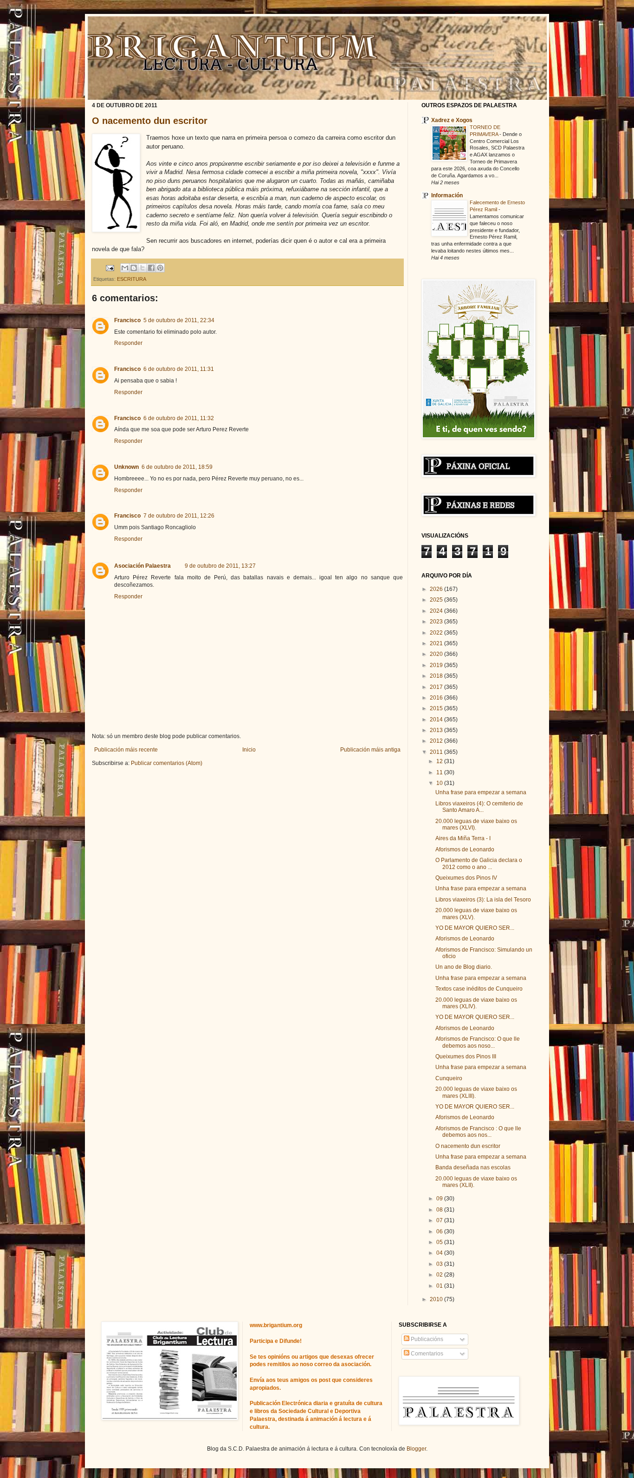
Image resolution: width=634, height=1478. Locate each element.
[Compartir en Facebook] (151, 267)
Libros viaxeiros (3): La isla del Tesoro (483, 899)
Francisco (127, 320)
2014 (437, 719)
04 (440, 1253)
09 (440, 1198)
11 (440, 772)
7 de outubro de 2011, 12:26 (178, 515)
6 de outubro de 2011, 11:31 (178, 369)
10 (440, 783)
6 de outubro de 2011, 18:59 (177, 467)
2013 (437, 730)
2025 (437, 599)
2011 (437, 752)
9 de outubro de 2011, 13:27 (220, 566)
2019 (437, 665)
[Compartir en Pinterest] (160, 267)
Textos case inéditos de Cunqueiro (479, 988)
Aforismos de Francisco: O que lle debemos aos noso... (477, 1042)
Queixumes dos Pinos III (465, 1056)
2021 (437, 643)
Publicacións (426, 1339)
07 (440, 1220)
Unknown (126, 467)
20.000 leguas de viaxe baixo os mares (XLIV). (476, 1003)
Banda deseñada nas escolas (473, 1167)
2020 (437, 654)
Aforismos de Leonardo (464, 849)
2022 (437, 632)
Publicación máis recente (126, 749)
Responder (128, 343)
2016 (437, 697)
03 (440, 1264)
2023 (437, 621)
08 (440, 1209)
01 (440, 1286)
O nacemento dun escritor (149, 121)
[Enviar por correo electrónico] (124, 267)
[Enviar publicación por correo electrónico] (110, 267)
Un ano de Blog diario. (463, 967)
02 (440, 1274)
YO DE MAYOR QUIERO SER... (474, 928)
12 (440, 761)
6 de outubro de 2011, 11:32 (178, 418)
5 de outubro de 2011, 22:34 (178, 320)
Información (447, 195)
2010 (437, 1299)
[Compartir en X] (142, 267)
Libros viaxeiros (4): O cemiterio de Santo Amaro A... (479, 806)
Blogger (416, 1449)
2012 (437, 741)
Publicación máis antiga (370, 749)
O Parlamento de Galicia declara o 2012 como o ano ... (478, 863)
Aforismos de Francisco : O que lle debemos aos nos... (478, 1131)
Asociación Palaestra (142, 566)
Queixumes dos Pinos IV (466, 878)
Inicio (249, 749)
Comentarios (426, 1353)
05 (440, 1242)
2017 (437, 687)
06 (440, 1231)
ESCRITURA (131, 279)
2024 (437, 611)
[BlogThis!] (133, 267)
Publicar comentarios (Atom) (166, 763)
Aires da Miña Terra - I (463, 838)
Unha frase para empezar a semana (480, 792)
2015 (437, 708)
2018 (437, 676)
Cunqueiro (448, 1078)
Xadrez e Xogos (451, 120)
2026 (437, 589)
